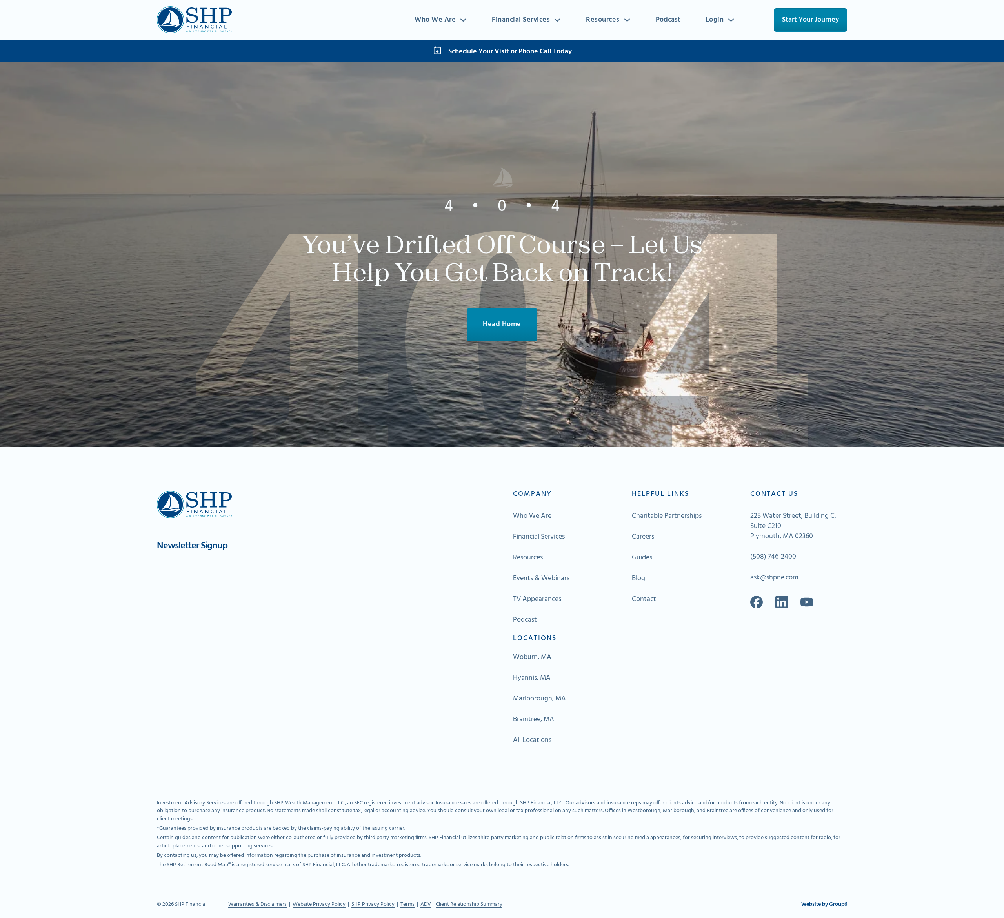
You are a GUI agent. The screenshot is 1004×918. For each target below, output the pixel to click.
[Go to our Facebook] (756, 602)
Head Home (502, 324)
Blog (638, 578)
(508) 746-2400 (773, 557)
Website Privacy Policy (319, 904)
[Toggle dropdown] (463, 20)
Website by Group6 (824, 905)
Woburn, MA (532, 657)
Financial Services (521, 20)
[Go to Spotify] (806, 602)
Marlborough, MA (539, 699)
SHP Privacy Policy (373, 904)
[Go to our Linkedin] (781, 602)
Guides (642, 558)
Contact (644, 599)
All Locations (532, 740)
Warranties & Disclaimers (257, 904)
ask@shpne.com (774, 578)
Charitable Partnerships (667, 516)
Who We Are (435, 20)
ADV (425, 904)
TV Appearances (537, 599)
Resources (603, 20)
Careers (643, 537)
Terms (407, 904)
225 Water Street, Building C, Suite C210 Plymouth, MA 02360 (793, 526)
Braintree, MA (533, 720)
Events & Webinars (541, 578)
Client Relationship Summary (469, 904)
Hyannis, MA (532, 678)
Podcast (668, 19)
